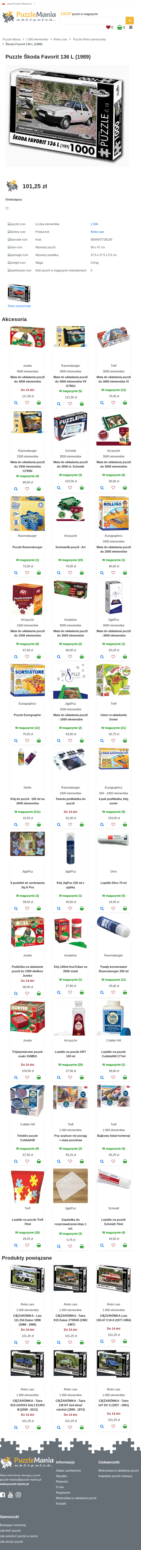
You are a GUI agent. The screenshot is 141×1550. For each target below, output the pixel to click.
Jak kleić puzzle (10, 1530)
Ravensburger (70, 365)
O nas (60, 1487)
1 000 (94, 224)
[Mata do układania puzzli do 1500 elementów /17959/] (16, 489)
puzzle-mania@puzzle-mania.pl (20, 1479)
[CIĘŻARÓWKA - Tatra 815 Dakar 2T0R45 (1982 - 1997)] (59, 1342)
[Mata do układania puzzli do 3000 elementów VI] (102, 403)
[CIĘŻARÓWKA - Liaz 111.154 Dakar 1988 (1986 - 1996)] (16, 1342)
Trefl (113, 365)
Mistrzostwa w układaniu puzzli (76, 1498)
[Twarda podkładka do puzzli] (59, 825)
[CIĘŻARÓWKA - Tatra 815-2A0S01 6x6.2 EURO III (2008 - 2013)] (16, 1427)
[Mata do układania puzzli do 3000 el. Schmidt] (59, 488)
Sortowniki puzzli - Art (70, 547)
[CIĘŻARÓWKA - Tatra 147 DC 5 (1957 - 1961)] (102, 1426)
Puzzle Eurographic (27, 715)
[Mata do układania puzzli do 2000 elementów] (102, 573)
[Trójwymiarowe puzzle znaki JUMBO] (16, 1077)
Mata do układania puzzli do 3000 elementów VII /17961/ (70, 382)
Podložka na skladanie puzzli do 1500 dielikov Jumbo (27, 971)
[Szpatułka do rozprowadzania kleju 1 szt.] (59, 1246)
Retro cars (60, 39)
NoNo (27, 787)
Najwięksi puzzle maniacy (115, 1476)
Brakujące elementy (13, 1525)
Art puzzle (113, 450)
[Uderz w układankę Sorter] (102, 741)
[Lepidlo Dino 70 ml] (102, 908)
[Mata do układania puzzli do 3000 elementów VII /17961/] (59, 404)
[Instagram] (18, 1496)
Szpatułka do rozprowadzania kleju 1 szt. (70, 1224)
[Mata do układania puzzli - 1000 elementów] (59, 741)
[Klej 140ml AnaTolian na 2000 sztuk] (59, 992)
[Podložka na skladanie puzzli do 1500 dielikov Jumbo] (16, 994)
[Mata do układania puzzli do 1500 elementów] (16, 657)
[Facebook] (2, 1496)
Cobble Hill (113, 1040)
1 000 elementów (37, 39)
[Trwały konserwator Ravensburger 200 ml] (102, 992)
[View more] (27, 346)
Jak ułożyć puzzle (11, 1541)
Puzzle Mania (12, 39)
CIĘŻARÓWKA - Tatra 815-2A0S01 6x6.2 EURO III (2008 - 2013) (27, 1405)
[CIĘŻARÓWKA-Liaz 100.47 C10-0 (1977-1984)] (102, 1341)
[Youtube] (10, 1496)
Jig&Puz (113, 619)
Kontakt (61, 1503)
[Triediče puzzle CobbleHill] (16, 1161)
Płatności (62, 1481)
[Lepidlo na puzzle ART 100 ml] (59, 1077)
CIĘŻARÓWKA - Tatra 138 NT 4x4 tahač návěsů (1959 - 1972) (70, 1405)
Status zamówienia (68, 1470)
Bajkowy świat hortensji (113, 1135)
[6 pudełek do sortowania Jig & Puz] (16, 908)
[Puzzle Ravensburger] (16, 573)
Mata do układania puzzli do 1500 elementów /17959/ (27, 467)
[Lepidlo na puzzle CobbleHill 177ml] (102, 1077)
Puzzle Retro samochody (89, 39)
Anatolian (70, 619)
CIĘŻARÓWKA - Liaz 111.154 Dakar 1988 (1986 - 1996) (27, 1320)
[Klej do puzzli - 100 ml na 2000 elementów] (16, 825)
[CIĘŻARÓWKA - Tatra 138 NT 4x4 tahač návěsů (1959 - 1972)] (59, 1427)
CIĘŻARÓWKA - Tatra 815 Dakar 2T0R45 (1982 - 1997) (70, 1320)
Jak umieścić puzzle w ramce (19, 1536)
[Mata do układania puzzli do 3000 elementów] (16, 403)
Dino (114, 871)
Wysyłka (61, 1476)
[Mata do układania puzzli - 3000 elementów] (102, 657)
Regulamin (63, 1492)
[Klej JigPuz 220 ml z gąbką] (59, 908)
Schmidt (70, 450)
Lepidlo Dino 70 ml (113, 882)
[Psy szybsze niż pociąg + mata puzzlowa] (59, 1161)
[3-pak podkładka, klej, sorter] (102, 825)
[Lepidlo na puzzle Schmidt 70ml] (102, 1245)
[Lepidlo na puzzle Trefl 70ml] (16, 1245)
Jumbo (27, 365)
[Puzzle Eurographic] (16, 741)
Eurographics (113, 535)
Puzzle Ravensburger (27, 547)
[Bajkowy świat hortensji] (102, 1161)
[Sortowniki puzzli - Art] (59, 573)
